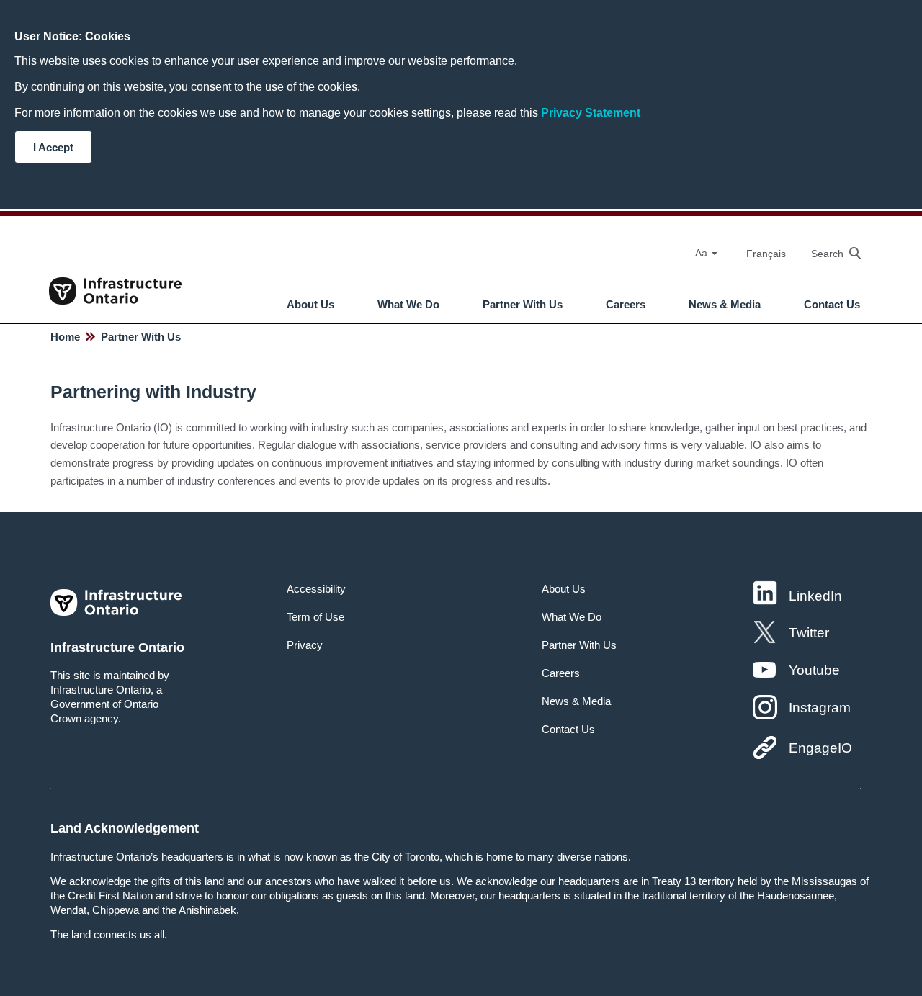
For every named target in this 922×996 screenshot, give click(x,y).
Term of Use (315, 617)
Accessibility (316, 589)
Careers (625, 304)
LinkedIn (815, 596)
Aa (702, 253)
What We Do (408, 304)
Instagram (820, 707)
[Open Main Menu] (472, 266)
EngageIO (820, 747)
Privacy (305, 645)
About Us (310, 304)
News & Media (725, 304)
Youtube (814, 670)
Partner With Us (523, 304)
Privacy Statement (590, 113)
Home (65, 337)
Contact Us (832, 304)
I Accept (53, 147)
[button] (829, 253)
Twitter (809, 632)
